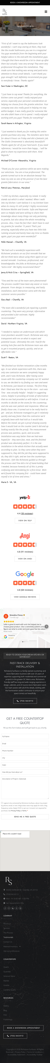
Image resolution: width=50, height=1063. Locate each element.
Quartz (6, 967)
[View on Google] (6, 616)
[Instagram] (9, 908)
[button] (46, 11)
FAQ (5, 1015)
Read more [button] (8, 631)
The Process (8, 933)
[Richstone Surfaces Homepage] (4, 12)
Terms (24, 811)
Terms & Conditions (35, 1052)
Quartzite (7, 971)
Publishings (7, 1019)
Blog (5, 1010)
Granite (6, 985)
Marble (6, 981)
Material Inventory (10, 946)
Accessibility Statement (16, 1054)
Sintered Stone (9, 976)
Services (6, 928)
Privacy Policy (16, 811)
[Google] (20, 908)
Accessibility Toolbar (35, 1054)
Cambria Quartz (9, 990)
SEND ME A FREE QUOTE (25, 816)
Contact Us (7, 942)
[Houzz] (12, 908)
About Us (7, 923)
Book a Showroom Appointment (25, 2)
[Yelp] (16, 908)
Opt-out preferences (11, 951)
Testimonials (8, 937)
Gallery (6, 1006)
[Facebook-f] (5, 908)
